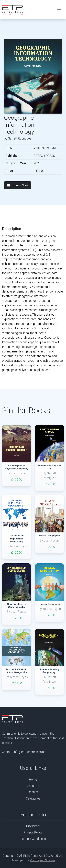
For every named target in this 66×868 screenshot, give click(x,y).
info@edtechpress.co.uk (29, 752)
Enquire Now (19, 185)
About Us (33, 786)
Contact (33, 792)
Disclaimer (33, 826)
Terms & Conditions (33, 839)
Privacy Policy (33, 832)
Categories (33, 798)
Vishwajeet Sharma (42, 860)
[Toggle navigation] (59, 9)
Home (33, 779)
